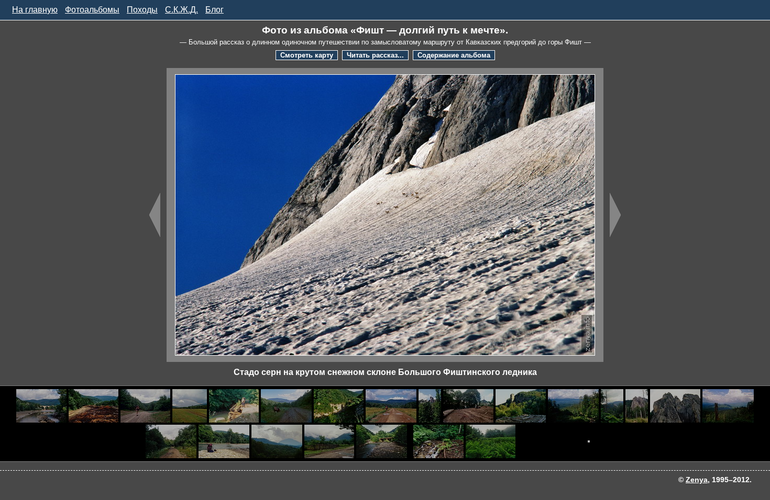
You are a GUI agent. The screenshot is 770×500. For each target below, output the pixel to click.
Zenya (697, 479)
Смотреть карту (306, 55)
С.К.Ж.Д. (181, 9)
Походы (142, 9)
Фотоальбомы (92, 9)
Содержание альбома (453, 55)
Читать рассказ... (375, 55)
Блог (214, 9)
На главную (35, 9)
